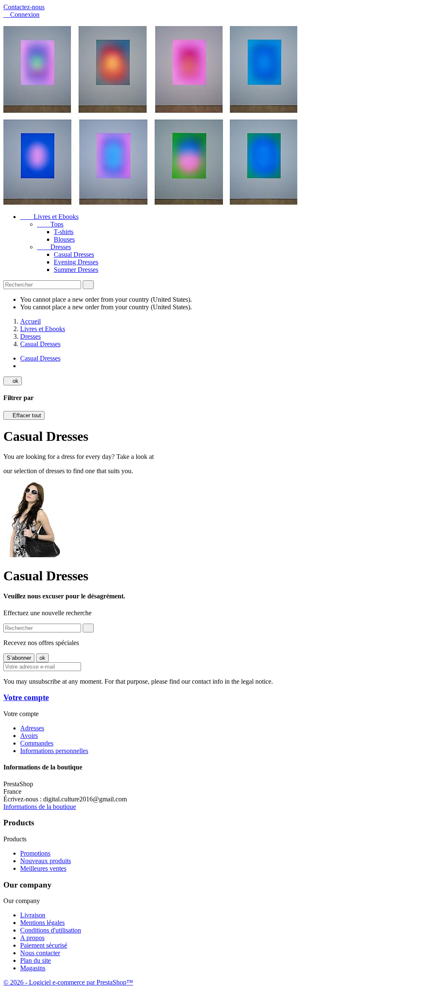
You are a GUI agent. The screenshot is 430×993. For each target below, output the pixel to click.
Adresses (32, 728)
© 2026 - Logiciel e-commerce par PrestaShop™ (68, 982)
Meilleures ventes (43, 868)
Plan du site (35, 960)
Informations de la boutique (39, 806)
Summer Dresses (76, 269)
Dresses (54, 246)
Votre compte (26, 697)
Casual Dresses (74, 254)
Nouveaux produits (45, 860)
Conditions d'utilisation (50, 930)
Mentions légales (42, 922)
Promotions (35, 853)
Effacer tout (24, 415)
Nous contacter (40, 952)
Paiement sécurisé (43, 945)
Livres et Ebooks (49, 216)
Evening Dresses (76, 262)
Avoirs (29, 735)
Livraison (32, 915)
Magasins (32, 968)
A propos (32, 937)
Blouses (64, 239)
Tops (50, 224)
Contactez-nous (24, 7)
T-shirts (63, 231)
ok (12, 381)
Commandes (36, 743)
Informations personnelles (54, 750)
